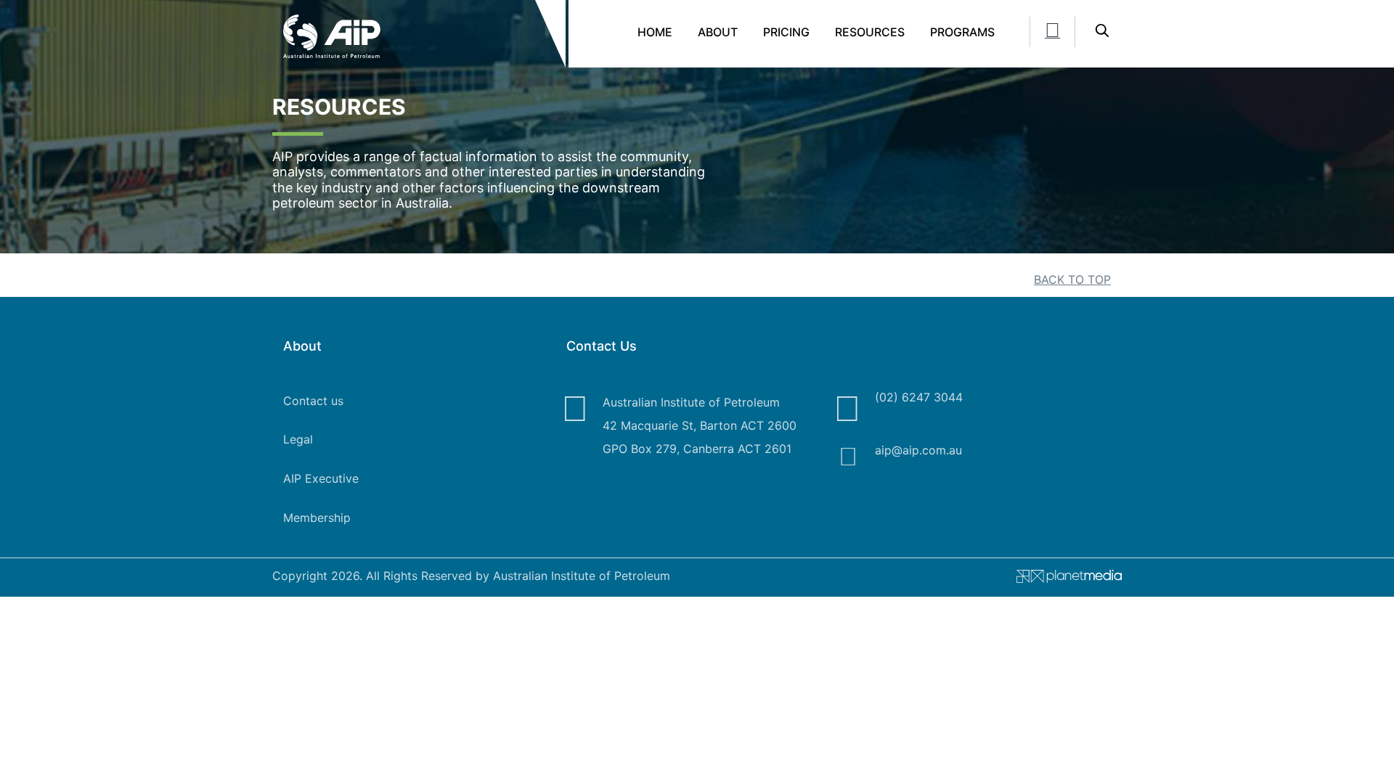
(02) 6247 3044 (919, 397)
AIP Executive (321, 478)
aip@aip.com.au (918, 450)
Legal (298, 439)
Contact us (313, 400)
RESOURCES (870, 32)
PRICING (786, 32)
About (718, 32)
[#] (1064, 579)
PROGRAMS (962, 32)
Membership (317, 517)
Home (654, 32)
